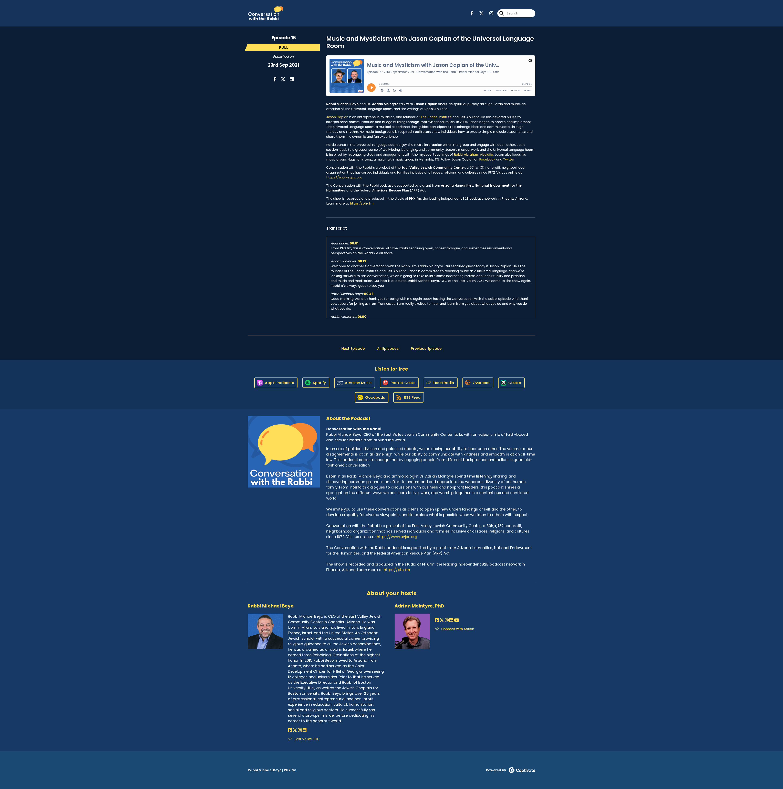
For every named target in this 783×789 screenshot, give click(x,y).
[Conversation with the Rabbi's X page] (479, 13)
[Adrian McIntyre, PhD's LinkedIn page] (451, 620)
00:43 (369, 294)
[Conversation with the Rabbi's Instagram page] (488, 13)
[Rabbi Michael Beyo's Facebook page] (290, 730)
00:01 (354, 243)
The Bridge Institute (436, 117)
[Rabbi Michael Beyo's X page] (295, 730)
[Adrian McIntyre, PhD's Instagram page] (447, 620)
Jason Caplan (337, 117)
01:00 (362, 316)
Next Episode (353, 348)
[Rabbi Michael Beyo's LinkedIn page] (304, 730)
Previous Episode (426, 348)
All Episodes (388, 348)
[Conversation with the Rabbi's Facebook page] (472, 13)
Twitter (509, 159)
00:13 (362, 261)
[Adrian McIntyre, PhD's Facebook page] (437, 620)
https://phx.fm (362, 203)
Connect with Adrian (457, 629)
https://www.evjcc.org (344, 177)
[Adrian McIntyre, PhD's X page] (441, 620)
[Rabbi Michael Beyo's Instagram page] (300, 730)
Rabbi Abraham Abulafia (473, 154)
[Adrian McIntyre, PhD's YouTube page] (456, 620)
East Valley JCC (307, 739)
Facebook (487, 159)
